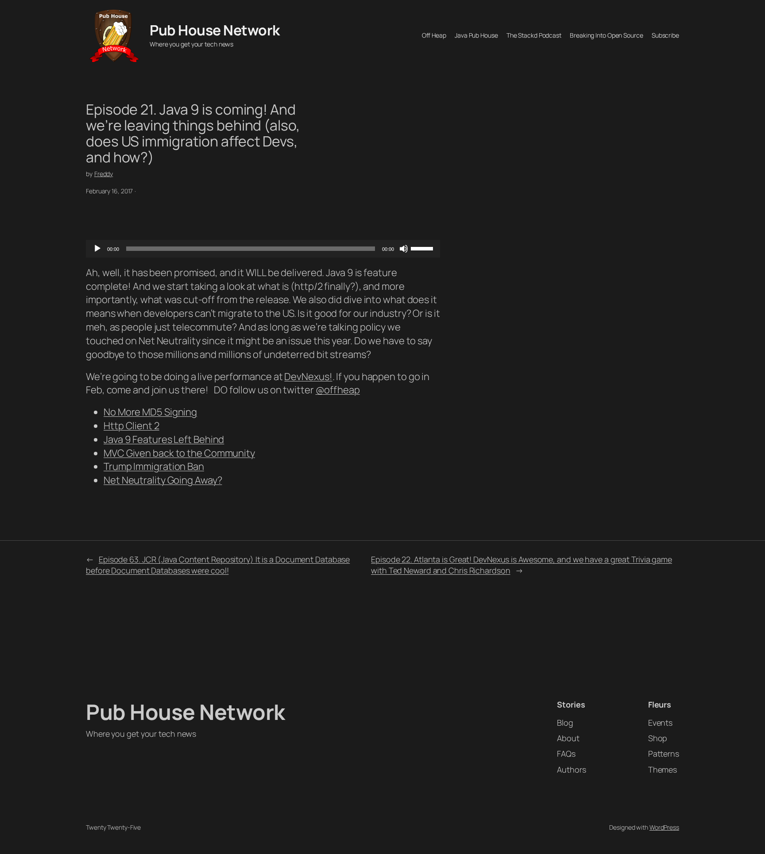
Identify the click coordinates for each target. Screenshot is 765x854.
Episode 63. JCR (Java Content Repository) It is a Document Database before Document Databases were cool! (218, 565)
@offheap (338, 389)
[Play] (97, 248)
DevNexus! (308, 376)
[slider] (423, 248)
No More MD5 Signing (150, 412)
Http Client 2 (131, 425)
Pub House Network (215, 30)
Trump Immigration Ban (154, 466)
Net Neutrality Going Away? (163, 480)
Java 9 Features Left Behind (164, 439)
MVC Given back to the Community (179, 453)
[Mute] (403, 248)
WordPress (664, 827)
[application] (263, 249)
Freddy (103, 173)
